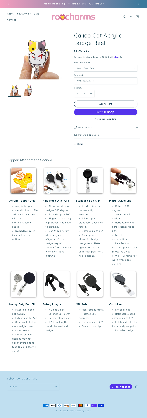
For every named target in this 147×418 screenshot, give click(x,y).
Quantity (78, 88)
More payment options (105, 119)
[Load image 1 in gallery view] (14, 89)
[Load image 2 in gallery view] (29, 89)
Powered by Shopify (83, 411)
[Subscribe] (55, 386)
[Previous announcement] (8, 4)
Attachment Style (82, 62)
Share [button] (80, 144)
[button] (37, 14)
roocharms (68, 411)
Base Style (79, 75)
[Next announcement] (139, 4)
